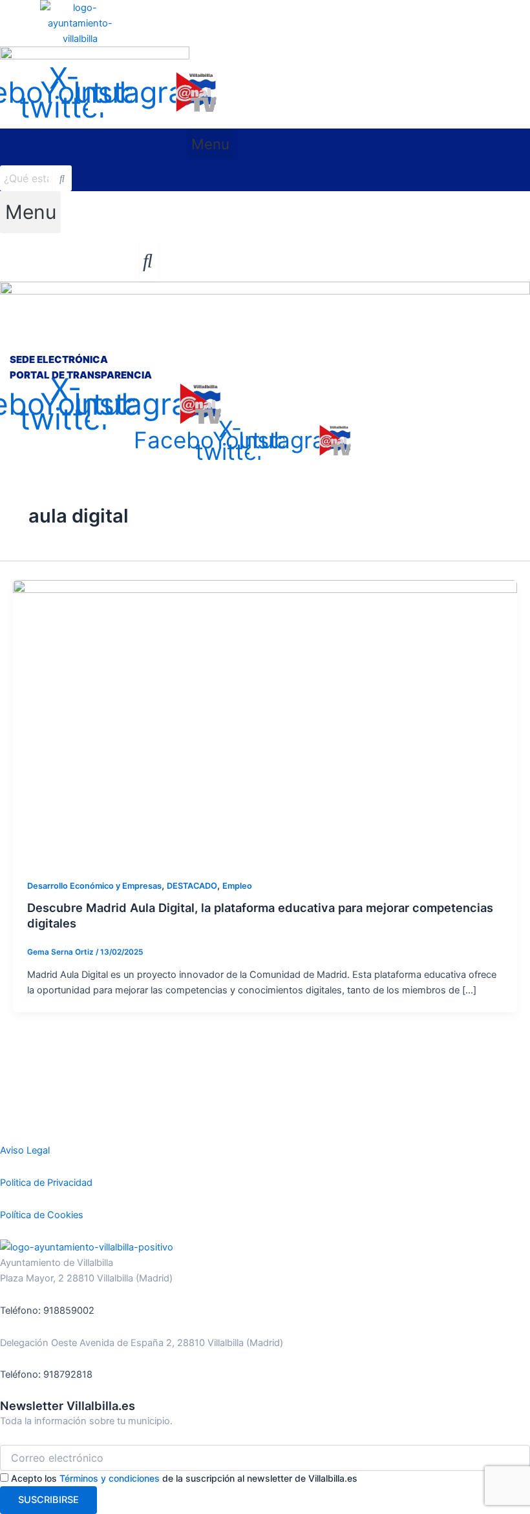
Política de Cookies (41, 1215)
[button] (210, 144)
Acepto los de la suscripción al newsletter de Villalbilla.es (184, 1478)
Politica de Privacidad (46, 1182)
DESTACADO (192, 886)
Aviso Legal (25, 1150)
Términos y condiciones (109, 1478)
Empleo (237, 886)
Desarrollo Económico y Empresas (94, 886)
